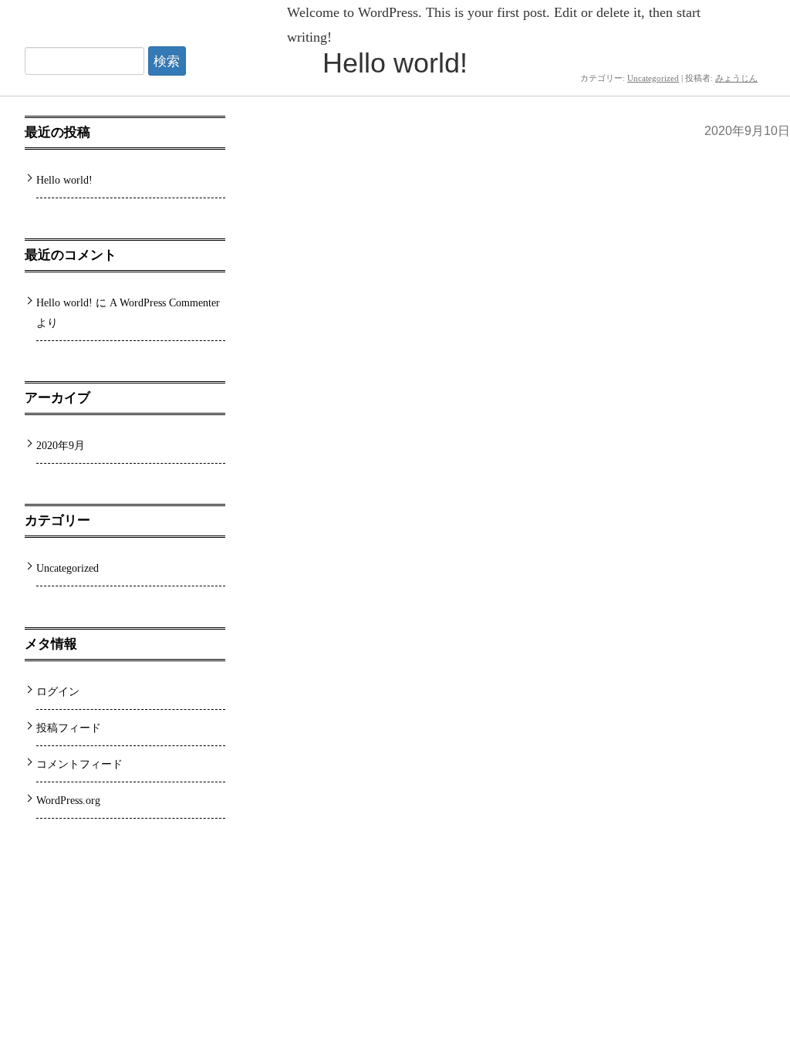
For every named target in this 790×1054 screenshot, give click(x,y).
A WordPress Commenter (165, 302)
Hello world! (395, 63)
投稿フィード (68, 727)
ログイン (57, 691)
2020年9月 (60, 445)
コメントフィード (79, 764)
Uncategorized (67, 568)
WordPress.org (68, 800)
